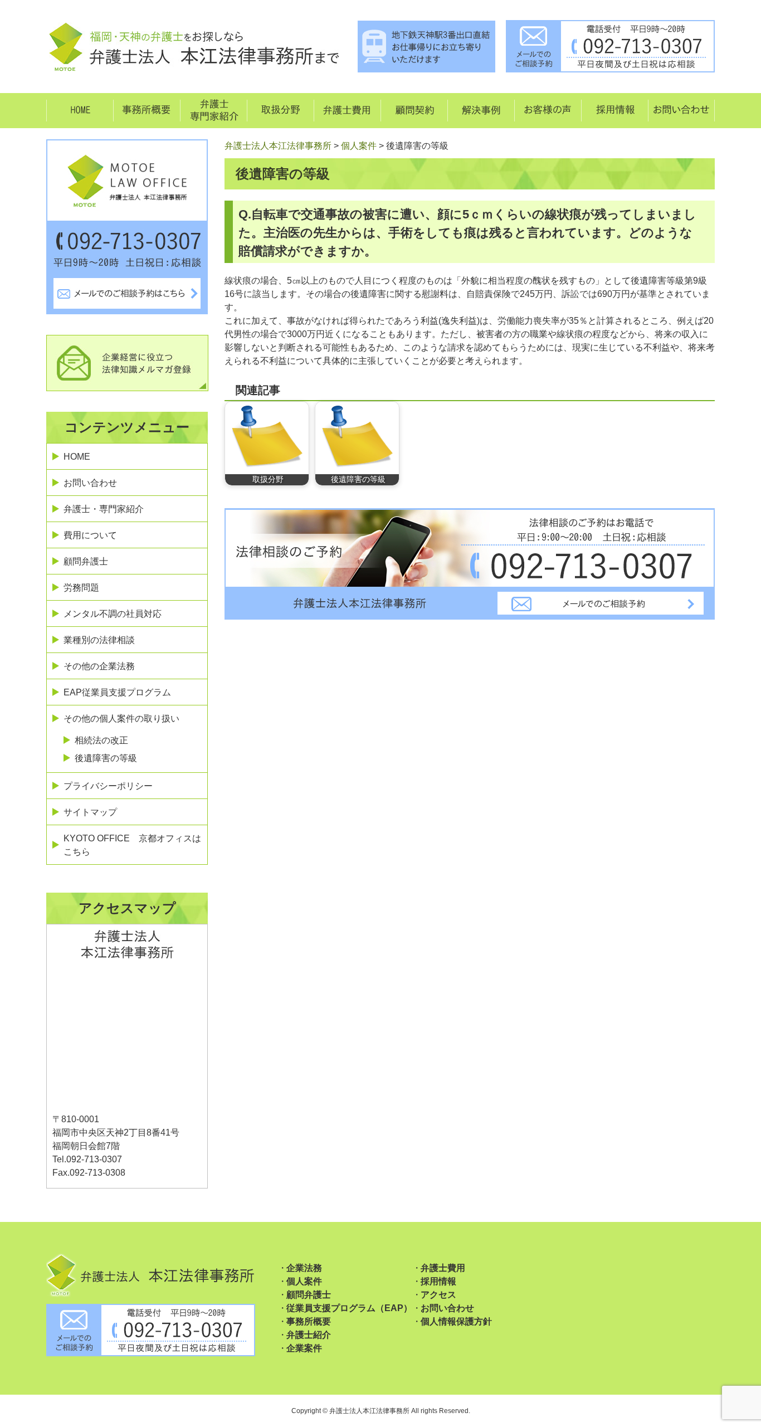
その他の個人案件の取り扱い (121, 718)
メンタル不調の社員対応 (113, 613)
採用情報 (438, 1281)
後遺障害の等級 (106, 758)
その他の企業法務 (99, 666)
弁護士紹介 (308, 1335)
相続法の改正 (101, 740)
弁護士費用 (443, 1268)
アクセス (438, 1294)
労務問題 (81, 587)
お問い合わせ (90, 483)
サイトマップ (90, 812)
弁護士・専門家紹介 (104, 509)
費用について (90, 535)
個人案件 (304, 1281)
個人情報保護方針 (456, 1321)
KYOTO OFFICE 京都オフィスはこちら (132, 845)
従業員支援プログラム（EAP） (349, 1308)
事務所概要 (308, 1321)
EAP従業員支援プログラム (117, 692)
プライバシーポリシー (108, 786)
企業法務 (304, 1268)
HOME (77, 456)
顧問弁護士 (86, 561)
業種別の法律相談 (99, 640)
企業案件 (304, 1348)
